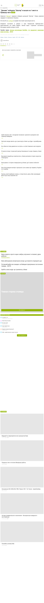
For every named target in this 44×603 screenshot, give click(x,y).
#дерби (13, 37)
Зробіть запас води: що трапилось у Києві (14, 269)
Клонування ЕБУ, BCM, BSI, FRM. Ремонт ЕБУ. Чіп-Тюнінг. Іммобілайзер (21, 489)
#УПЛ (17, 37)
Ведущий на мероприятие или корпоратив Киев (15, 436)
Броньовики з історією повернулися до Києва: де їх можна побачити (20, 162)
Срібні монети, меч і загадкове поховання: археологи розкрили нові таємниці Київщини (20, 135)
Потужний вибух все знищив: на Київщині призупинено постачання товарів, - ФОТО (22, 265)
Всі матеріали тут (22, 310)
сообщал (10, 21)
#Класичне (10, 37)
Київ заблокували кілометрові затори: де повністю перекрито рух (21, 261)
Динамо (8, 16)
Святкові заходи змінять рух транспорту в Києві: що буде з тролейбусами (21, 141)
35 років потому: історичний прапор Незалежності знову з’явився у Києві (21, 151)
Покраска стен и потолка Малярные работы (14, 462)
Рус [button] (40, 5)
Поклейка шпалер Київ (8, 543)
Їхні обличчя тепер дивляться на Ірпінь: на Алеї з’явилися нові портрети (21, 146)
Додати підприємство (22, 335)
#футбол (22, 37)
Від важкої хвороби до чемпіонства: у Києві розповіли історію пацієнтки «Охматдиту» (21, 156)
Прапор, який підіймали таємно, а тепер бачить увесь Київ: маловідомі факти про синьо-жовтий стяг (20, 174)
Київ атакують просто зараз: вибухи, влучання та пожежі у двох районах (21, 255)
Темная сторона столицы (12, 291)
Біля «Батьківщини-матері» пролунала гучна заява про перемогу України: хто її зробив (21, 168)
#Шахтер (5, 37)
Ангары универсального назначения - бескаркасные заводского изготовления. (19, 516)
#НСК (19, 37)
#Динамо (2, 37)
